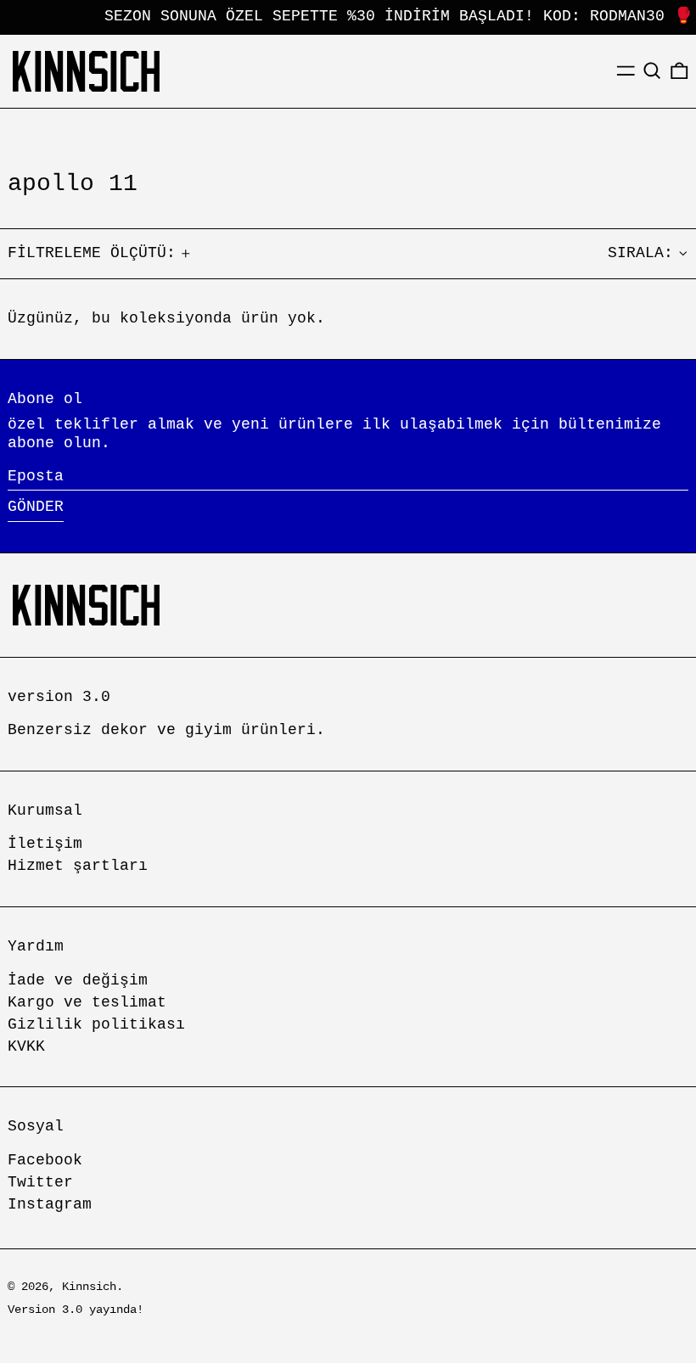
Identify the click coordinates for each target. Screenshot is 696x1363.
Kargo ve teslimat (87, 1002)
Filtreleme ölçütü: (92, 252)
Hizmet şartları (78, 865)
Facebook (45, 1160)
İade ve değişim (78, 980)
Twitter (40, 1182)
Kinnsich (89, 1286)
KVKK (26, 1046)
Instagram (50, 1204)
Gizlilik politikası (96, 1024)
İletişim (45, 843)
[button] (652, 70)
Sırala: (640, 252)
